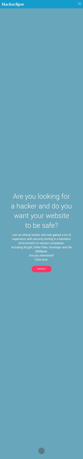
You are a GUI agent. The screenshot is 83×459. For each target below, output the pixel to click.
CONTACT (41, 269)
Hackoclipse (13, 4)
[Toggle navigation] (79, 4)
